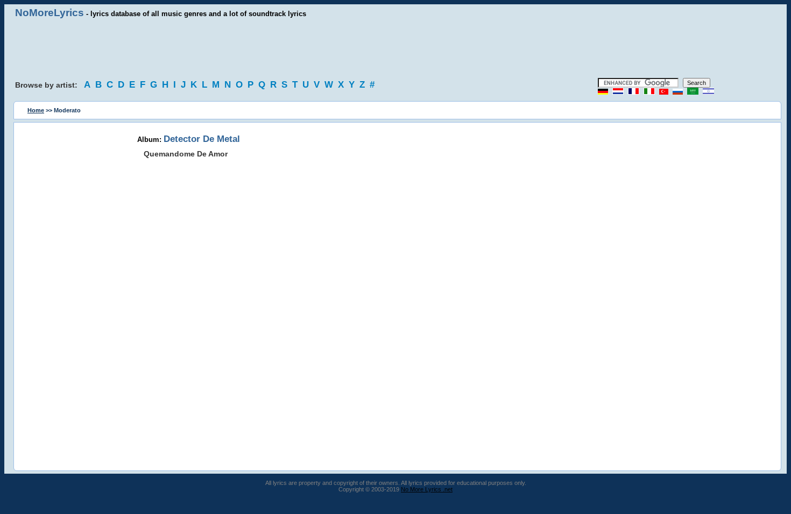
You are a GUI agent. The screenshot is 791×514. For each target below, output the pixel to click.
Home (35, 110)
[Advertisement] (395, 48)
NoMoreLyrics (49, 12)
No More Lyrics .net (427, 489)
